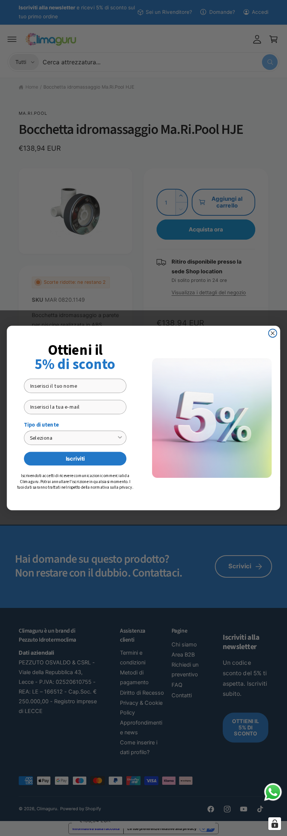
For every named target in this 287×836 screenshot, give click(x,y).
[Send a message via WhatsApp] (273, 792)
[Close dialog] (273, 333)
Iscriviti (75, 458)
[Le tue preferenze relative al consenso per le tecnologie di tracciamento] (274, 823)
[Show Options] (120, 438)
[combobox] (73, 438)
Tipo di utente (41, 424)
